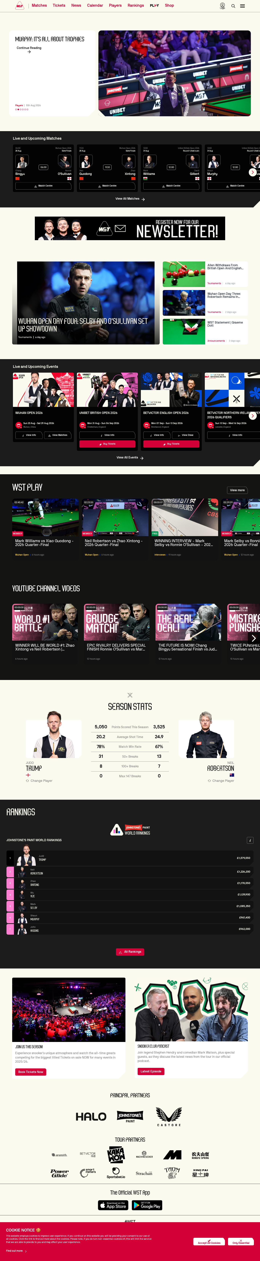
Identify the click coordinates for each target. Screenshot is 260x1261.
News (76, 5)
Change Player (41, 780)
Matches (39, 5)
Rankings (136, 5)
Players (115, 5)
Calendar (95, 5)
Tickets (59, 5)
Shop (169, 5)
